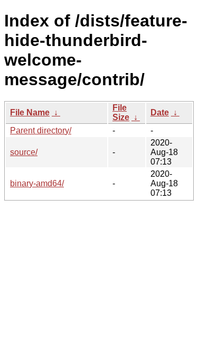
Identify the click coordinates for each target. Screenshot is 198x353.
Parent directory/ (40, 130)
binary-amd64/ (37, 183)
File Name (30, 112)
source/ (23, 152)
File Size (120, 112)
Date (159, 112)
